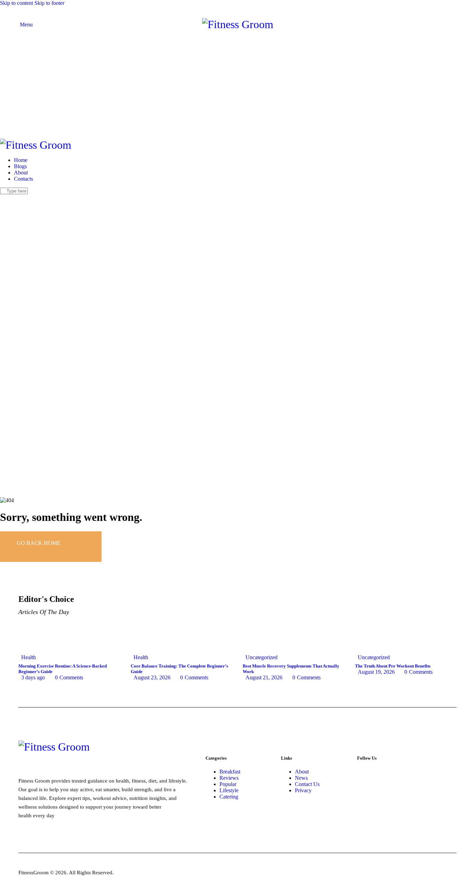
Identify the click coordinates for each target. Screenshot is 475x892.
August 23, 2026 (152, 677)
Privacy (303, 790)
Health (28, 657)
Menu (25, 24)
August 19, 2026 (376, 672)
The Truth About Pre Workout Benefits (392, 666)
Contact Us (307, 784)
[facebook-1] (4, 197)
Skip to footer (49, 3)
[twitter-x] (10, 197)
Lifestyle (229, 790)
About (302, 772)
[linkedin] (47, 197)
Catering (228, 797)
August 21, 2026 (263, 677)
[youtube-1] (15, 197)
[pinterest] (31, 197)
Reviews (229, 778)
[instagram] (23, 197)
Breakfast (229, 772)
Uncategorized (261, 657)
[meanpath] (39, 197)
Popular (227, 784)
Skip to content (16, 3)
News (301, 778)
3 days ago (33, 677)
